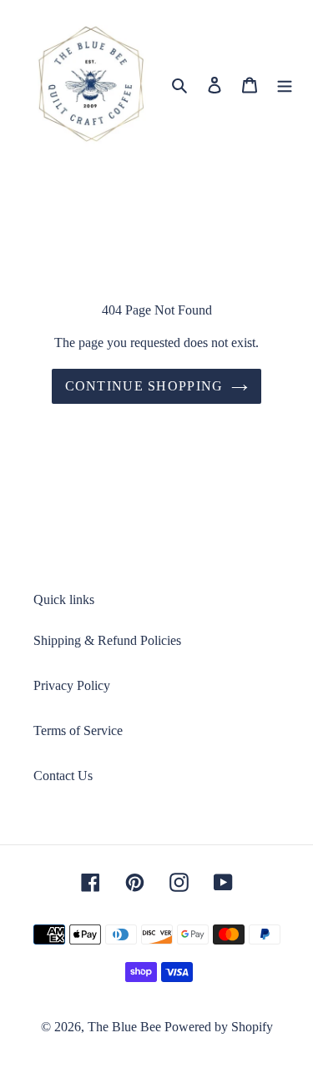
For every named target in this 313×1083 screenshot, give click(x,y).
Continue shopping (144, 386)
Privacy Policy (71, 685)
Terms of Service (78, 730)
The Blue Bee (124, 1027)
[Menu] (284, 84)
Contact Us (63, 775)
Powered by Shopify (218, 1027)
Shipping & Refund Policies (107, 640)
